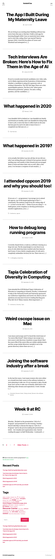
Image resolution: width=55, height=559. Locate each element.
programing (20, 258)
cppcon (18, 213)
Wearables (22, 510)
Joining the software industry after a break (27, 363)
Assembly (8, 497)
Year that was (13, 131)
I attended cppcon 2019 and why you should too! (27, 183)
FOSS (14, 500)
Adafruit (4, 497)
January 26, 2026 (28, 72)
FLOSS (10, 500)
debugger (17, 498)
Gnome (17, 501)
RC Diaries (6, 506)
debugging (14, 258)
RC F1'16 (11, 506)
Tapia (22, 304)
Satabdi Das (27, 3)
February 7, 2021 (28, 111)
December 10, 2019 (28, 191)
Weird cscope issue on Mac (27, 321)
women (5, 513)
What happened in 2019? (27, 145)
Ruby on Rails (20, 508)
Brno (16, 497)
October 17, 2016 (28, 414)
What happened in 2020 (27, 106)
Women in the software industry (14, 513)
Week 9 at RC (27, 409)
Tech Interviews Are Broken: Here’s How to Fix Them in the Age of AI (27, 61)
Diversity (18, 304)
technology (17, 510)
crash (14, 498)
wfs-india (15, 512)
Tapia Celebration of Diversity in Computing (27, 274)
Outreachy (12, 393)
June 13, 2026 (28, 24)
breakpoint (12, 497)
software (26, 508)
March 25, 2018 (28, 329)
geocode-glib (19, 500)
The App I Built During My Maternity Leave (27, 17)
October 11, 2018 (28, 237)
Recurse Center (19, 393)
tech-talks (13, 510)
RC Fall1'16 (16, 506)
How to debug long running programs (27, 230)
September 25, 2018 (28, 282)
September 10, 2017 (28, 371)
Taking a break (27, 393)
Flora (7, 500)
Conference (13, 213)
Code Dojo (23, 497)
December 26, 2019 (28, 151)
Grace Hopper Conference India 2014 (15, 503)
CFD (19, 497)
